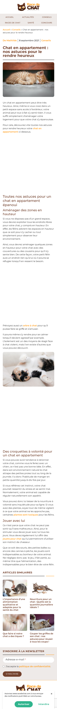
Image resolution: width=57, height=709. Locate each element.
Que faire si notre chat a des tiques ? (13, 635)
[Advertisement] (28, 164)
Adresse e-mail (16, 659)
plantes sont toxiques (26, 514)
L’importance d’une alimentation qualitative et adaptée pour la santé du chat (14, 604)
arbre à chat (30, 325)
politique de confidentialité (34, 666)
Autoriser (23, 704)
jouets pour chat (12, 538)
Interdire (43, 704)
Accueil (6, 30)
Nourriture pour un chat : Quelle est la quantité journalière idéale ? (41, 603)
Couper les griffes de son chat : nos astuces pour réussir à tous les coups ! (41, 637)
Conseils (16, 30)
